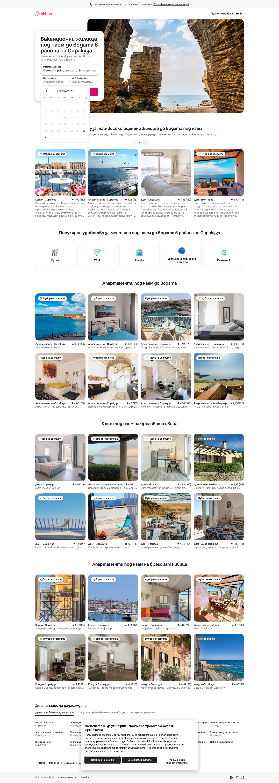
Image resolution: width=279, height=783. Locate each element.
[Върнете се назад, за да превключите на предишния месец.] (46, 91)
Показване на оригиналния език (171, 4)
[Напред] (145, 142)
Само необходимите (139, 759)
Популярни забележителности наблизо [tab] (102, 712)
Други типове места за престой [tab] (54, 712)
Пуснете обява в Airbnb (226, 13)
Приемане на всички (102, 759)
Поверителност (67, 777)
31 (46, 137)
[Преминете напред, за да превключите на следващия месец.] (84, 91)
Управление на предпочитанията (176, 761)
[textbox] (55, 82)
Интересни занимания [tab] (143, 712)
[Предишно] (133, 142)
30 (84, 130)
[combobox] (69, 70)
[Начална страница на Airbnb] (43, 13)
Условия (85, 777)
